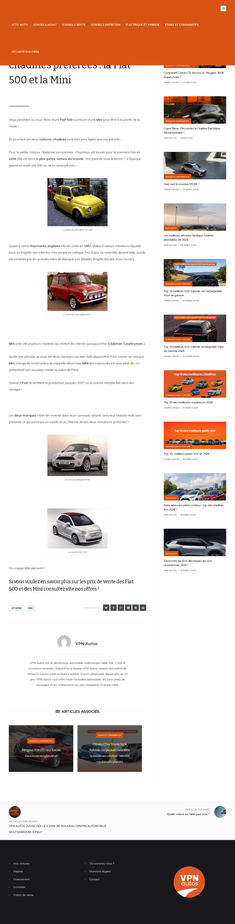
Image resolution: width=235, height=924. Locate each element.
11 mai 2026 (186, 138)
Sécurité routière (25, 51)
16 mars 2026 (188, 515)
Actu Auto (20, 24)
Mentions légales (100, 871)
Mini (99, 120)
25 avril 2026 (190, 189)
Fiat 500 (66, 120)
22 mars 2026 (191, 356)
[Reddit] (128, 607)
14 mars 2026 (188, 570)
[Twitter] (106, 607)
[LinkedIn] (143, 607)
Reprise (18, 871)
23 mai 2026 (189, 82)
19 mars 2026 (190, 407)
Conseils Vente (73, 24)
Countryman (132, 344)
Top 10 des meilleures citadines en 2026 (188, 402)
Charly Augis (171, 82)
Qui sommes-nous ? (101, 863)
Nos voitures (21, 863)
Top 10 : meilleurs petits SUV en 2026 (186, 454)
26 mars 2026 (188, 245)
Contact (94, 879)
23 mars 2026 (191, 300)
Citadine (17, 608)
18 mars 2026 (190, 459)
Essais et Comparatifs (182, 24)
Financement (21, 879)
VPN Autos (21, 94)
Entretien (19, 887)
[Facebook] (113, 607)
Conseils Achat (45, 24)
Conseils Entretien (105, 24)
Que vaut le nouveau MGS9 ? (182, 184)
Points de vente (23, 895)
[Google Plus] (121, 607)
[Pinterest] (135, 607)
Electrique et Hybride (143, 24)
